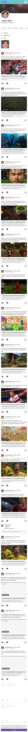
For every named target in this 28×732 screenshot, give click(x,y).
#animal (15, 313)
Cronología (4, 28)
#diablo (3, 93)
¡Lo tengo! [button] (14, 729)
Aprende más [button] (23, 727)
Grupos (10, 28)
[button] (25, 2)
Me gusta (15, 28)
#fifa (2, 58)
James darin (8, 52)
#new (15, 130)
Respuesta (11, 528)
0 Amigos (6, 33)
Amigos (21, 28)
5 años (6, 54)
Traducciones (12, 54)
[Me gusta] (14, 84)
